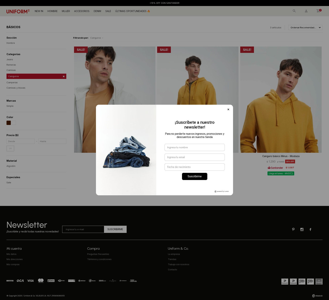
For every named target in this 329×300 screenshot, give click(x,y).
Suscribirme (195, 176)
